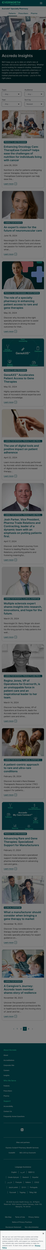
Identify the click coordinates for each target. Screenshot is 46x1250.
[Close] (43, 1233)
